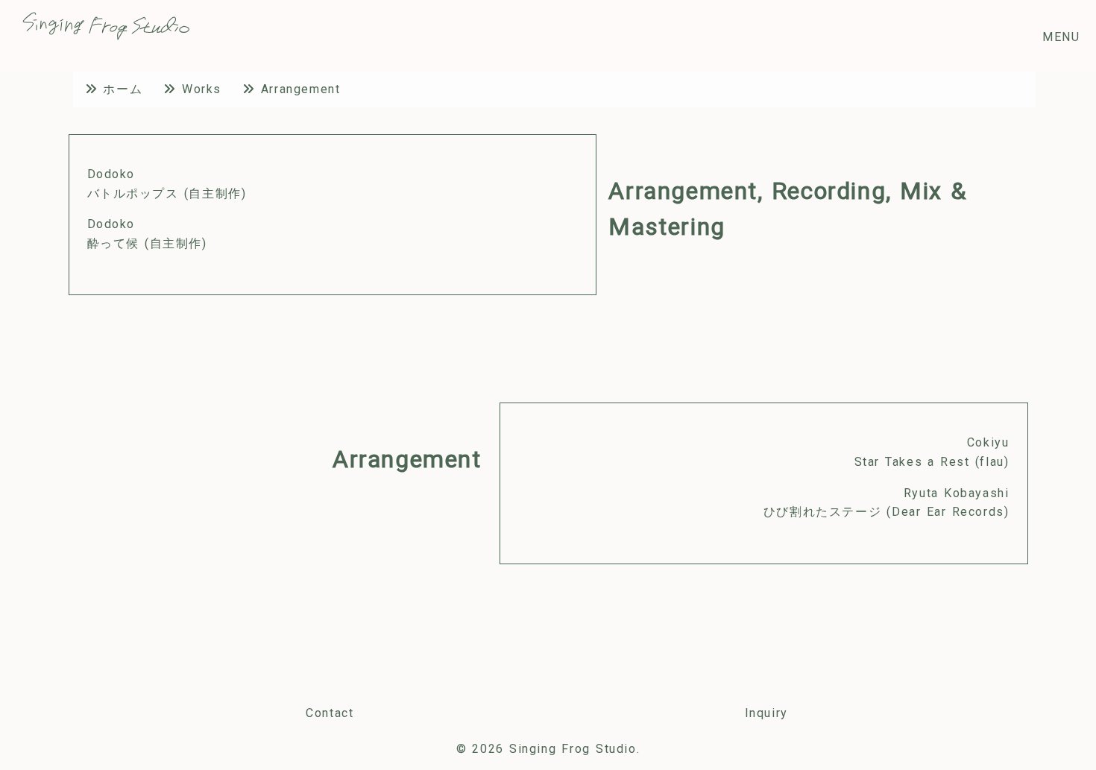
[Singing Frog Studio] (105, 36)
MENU (1061, 37)
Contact (329, 713)
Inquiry (766, 713)
